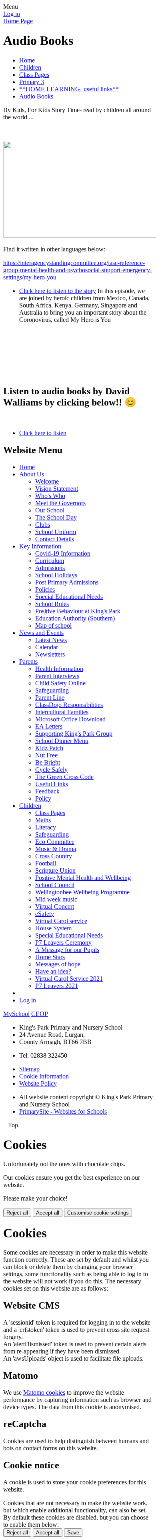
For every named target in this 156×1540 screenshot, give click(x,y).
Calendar (46, 647)
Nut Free (46, 755)
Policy (43, 798)
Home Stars (50, 957)
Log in (11, 13)
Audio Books (36, 96)
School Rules (52, 603)
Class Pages (34, 74)
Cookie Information (44, 1076)
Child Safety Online (60, 683)
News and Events (41, 632)
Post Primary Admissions (66, 582)
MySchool (16, 1013)
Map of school (53, 625)
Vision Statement (56, 488)
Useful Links (51, 784)
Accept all (47, 1213)
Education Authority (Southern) (75, 618)
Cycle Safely (51, 769)
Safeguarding (52, 690)
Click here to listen (42, 433)
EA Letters (48, 726)
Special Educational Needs (69, 596)
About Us (31, 474)
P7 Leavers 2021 (56, 985)
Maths (43, 820)
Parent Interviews (57, 676)
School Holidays (56, 575)
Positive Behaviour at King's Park (77, 611)
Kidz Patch (49, 748)
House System (53, 928)
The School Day (56, 517)
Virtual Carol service (61, 921)
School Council (54, 884)
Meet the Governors (60, 503)
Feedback (47, 791)
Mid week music (56, 899)
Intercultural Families (61, 712)
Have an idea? (53, 971)
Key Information (40, 546)
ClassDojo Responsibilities (69, 704)
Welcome (47, 481)
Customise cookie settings (98, 1213)
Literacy (45, 827)
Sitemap (29, 1069)
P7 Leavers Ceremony (63, 942)
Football (45, 863)
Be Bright (47, 762)
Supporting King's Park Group (73, 733)
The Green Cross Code (64, 776)
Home (27, 60)
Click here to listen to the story (57, 290)
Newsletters (50, 654)
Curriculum (49, 560)
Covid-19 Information (62, 553)
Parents (28, 661)
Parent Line (49, 697)
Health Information (59, 668)
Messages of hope (57, 964)
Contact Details (54, 539)
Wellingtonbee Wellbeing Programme (82, 892)
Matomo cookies (44, 1392)
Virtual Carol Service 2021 (69, 978)
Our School (49, 510)
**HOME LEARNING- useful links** (69, 89)
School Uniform (55, 531)
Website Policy (38, 1083)
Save (73, 1533)
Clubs (42, 524)
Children (30, 67)
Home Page (18, 21)
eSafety (44, 913)
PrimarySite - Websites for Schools (63, 1111)
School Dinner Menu (61, 740)
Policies (45, 589)
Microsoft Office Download (70, 719)
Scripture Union (55, 870)
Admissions (50, 567)
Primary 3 (31, 81)
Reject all (17, 1213)
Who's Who (50, 495)
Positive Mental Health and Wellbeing (83, 877)
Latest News (51, 639)
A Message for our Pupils (67, 949)
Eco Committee (54, 841)
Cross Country (53, 856)
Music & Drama (55, 848)
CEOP (39, 1013)
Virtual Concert (54, 906)
